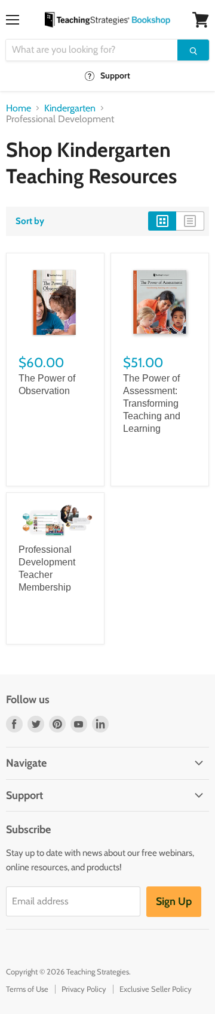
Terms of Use (27, 989)
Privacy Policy (84, 989)
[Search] (193, 50)
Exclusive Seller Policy (155, 989)
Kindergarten (70, 108)
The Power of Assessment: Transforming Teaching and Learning (151, 403)
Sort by (30, 221)
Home (18, 108)
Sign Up (174, 901)
